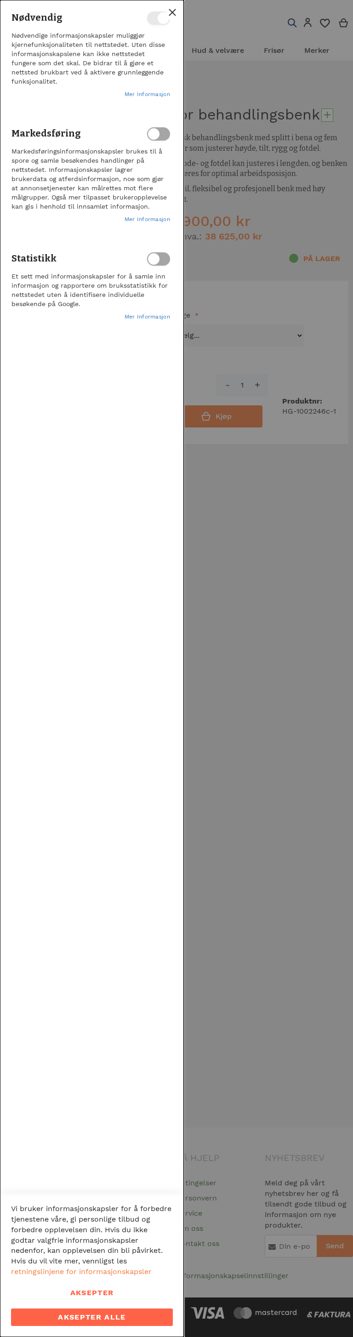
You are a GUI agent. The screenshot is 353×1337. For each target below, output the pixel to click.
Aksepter (92, 1292)
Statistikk (158, 259)
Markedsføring (158, 134)
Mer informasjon (148, 94)
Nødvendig (158, 18)
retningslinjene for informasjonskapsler (81, 1271)
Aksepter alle (92, 1317)
